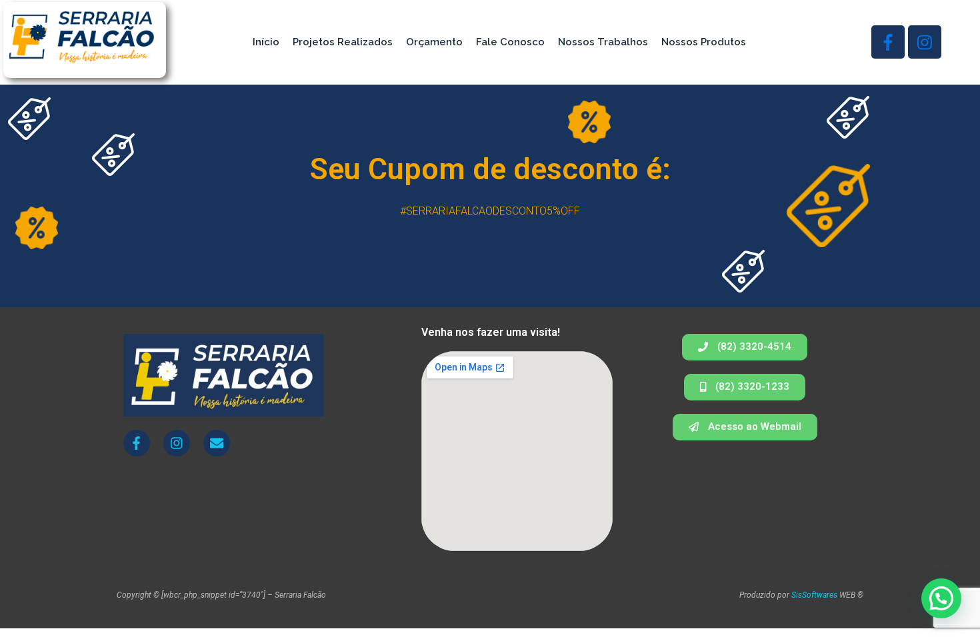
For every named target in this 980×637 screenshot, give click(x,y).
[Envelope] (216, 443)
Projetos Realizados (343, 42)
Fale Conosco (510, 42)
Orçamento (434, 42)
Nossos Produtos (703, 42)
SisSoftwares (814, 595)
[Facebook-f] (888, 42)
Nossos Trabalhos (603, 42)
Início (266, 42)
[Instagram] (924, 42)
